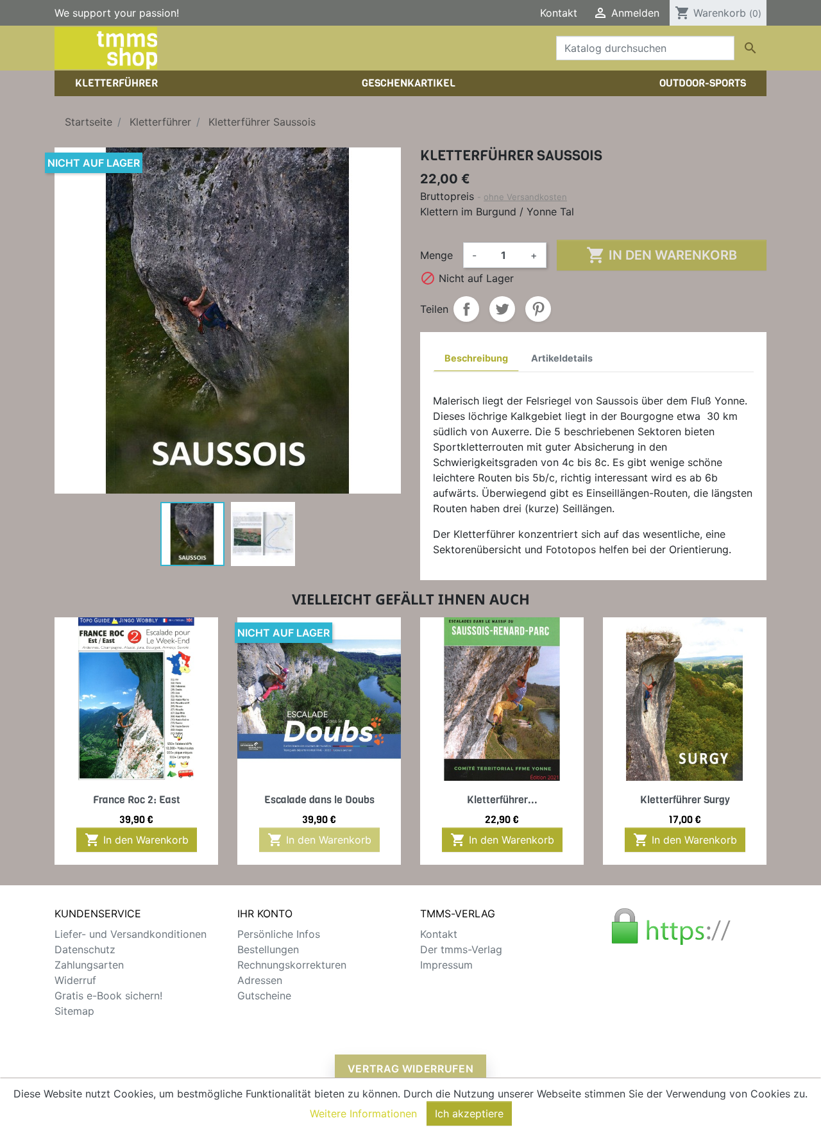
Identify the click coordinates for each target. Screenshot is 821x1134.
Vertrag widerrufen (411, 1068)
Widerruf (75, 980)
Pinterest (538, 309)
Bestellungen (268, 949)
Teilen (466, 309)
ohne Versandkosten (525, 197)
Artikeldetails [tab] (562, 358)
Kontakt (558, 12)
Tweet (502, 309)
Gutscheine (264, 995)
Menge (436, 255)
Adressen (259, 980)
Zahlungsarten (89, 964)
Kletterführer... (502, 799)
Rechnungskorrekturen (291, 964)
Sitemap (74, 1011)
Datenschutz (85, 949)
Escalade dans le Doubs (319, 799)
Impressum (446, 964)
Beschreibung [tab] (476, 358)
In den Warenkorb (661, 255)
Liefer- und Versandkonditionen (131, 934)
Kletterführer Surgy (685, 799)
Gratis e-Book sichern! (108, 995)
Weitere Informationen (363, 1113)
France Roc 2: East (136, 799)
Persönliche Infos (278, 934)
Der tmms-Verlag (461, 949)
